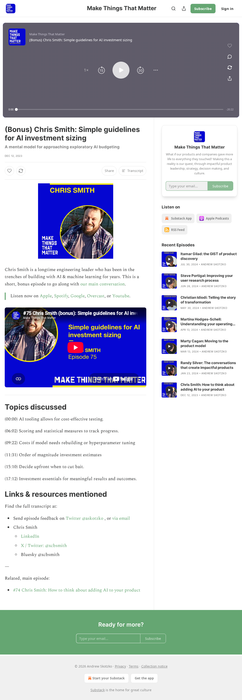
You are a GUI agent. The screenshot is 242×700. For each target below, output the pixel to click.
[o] (169, 259)
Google (77, 296)
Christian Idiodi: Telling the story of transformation (208, 299)
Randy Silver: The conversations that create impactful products (208, 365)
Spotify (61, 296)
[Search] (173, 8)
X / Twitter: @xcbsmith (44, 545)
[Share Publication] (184, 8)
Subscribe (203, 8)
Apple (46, 296)
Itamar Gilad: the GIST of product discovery (209, 256)
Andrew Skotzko (213, 264)
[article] (199, 259)
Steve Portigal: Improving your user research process (207, 278)
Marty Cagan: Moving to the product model (204, 343)
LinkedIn (30, 536)
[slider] (119, 109)
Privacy (120, 666)
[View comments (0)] (229, 56)
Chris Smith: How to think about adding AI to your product (207, 387)
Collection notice (154, 666)
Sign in (227, 8)
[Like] (9, 171)
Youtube (120, 296)
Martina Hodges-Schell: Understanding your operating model (207, 321)
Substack (98, 690)
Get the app (144, 678)
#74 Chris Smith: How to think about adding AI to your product (76, 590)
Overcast (95, 296)
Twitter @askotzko (84, 518)
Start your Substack (108, 678)
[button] (86, 70)
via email (121, 518)
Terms (133, 666)
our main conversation (102, 284)
